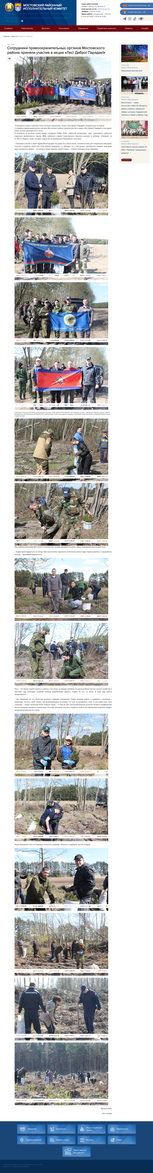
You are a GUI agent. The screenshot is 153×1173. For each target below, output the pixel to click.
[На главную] (9, 7)
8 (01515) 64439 (94, 11)
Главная (6, 36)
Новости (14, 36)
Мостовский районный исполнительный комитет (45, 7)
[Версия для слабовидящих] (141, 18)
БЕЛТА (26, 1166)
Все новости (126, 160)
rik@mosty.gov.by (103, 9)
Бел (12, 21)
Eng (16, 21)
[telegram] (124, 18)
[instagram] (129, 18)
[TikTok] (134, 18)
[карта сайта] (22, 21)
